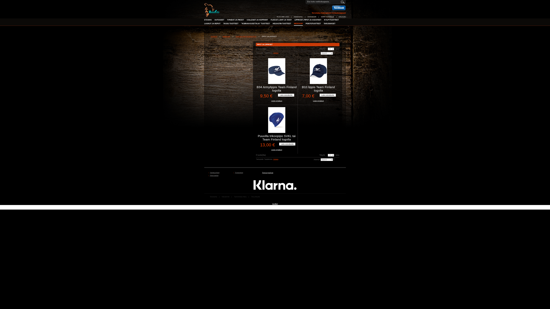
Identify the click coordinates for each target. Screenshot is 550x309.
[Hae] (342, 1)
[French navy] (318, 71)
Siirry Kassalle (327, 17)
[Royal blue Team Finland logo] (277, 120)
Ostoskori (312, 17)
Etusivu (208, 20)
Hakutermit (225, 197)
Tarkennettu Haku (240, 197)
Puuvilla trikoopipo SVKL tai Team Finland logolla (277, 137)
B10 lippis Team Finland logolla (318, 88)
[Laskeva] (334, 53)
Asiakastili (298, 17)
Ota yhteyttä (255, 197)
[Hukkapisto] (212, 4)
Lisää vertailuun (276, 101)
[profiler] (275, 204)
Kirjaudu (342, 17)
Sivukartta (213, 197)
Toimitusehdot (214, 173)
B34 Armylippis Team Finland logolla (277, 88)
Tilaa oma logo (283, 17)
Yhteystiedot (214, 175)
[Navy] (277, 71)
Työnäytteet (239, 173)
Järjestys (317, 53)
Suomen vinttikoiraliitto (246, 36)
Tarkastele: (260, 53)
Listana (275, 53)
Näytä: (322, 49)
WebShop (226, 36)
